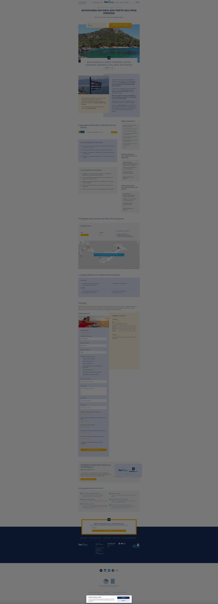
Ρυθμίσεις (123, 600)
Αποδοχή (123, 597)
